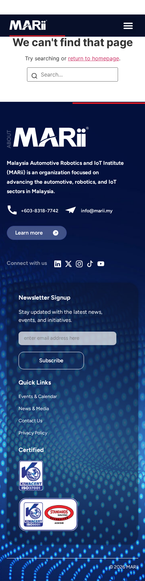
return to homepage (93, 58)
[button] (128, 25)
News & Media (34, 408)
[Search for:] (72, 74)
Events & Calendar (38, 396)
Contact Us (30, 421)
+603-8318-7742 (39, 211)
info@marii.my (97, 211)
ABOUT (9, 139)
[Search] (34, 76)
